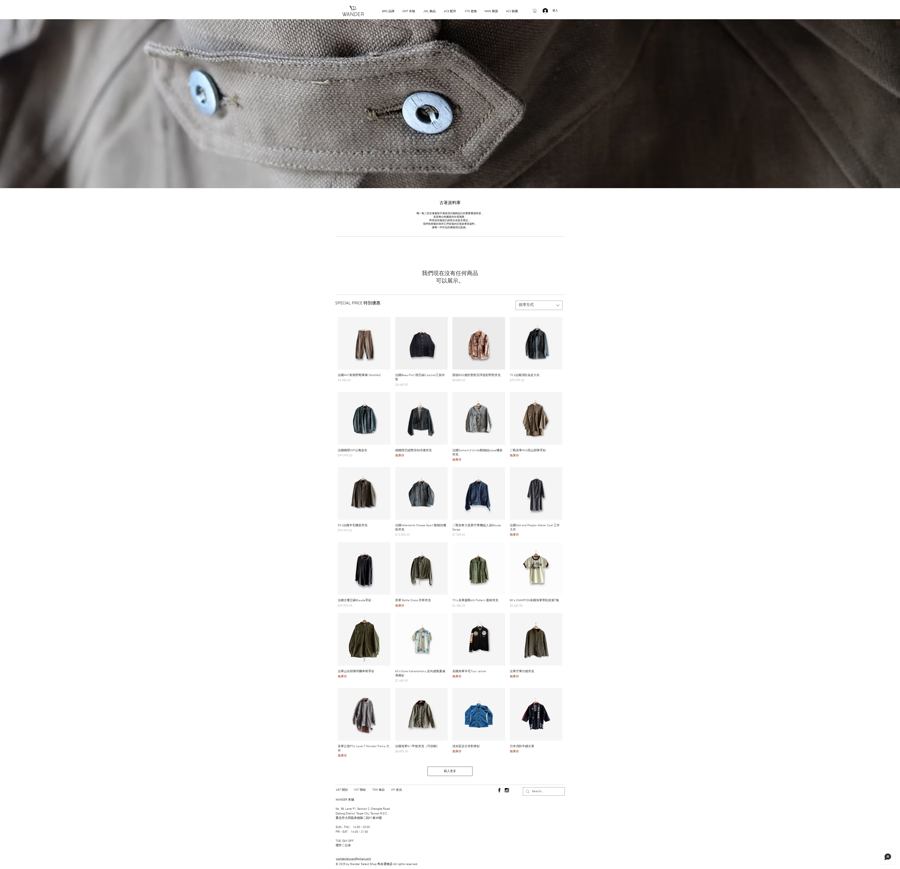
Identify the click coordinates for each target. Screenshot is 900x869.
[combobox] (539, 305)
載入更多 (450, 771)
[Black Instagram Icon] (507, 790)
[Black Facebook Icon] (499, 790)
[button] (534, 11)
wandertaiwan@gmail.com (353, 859)
